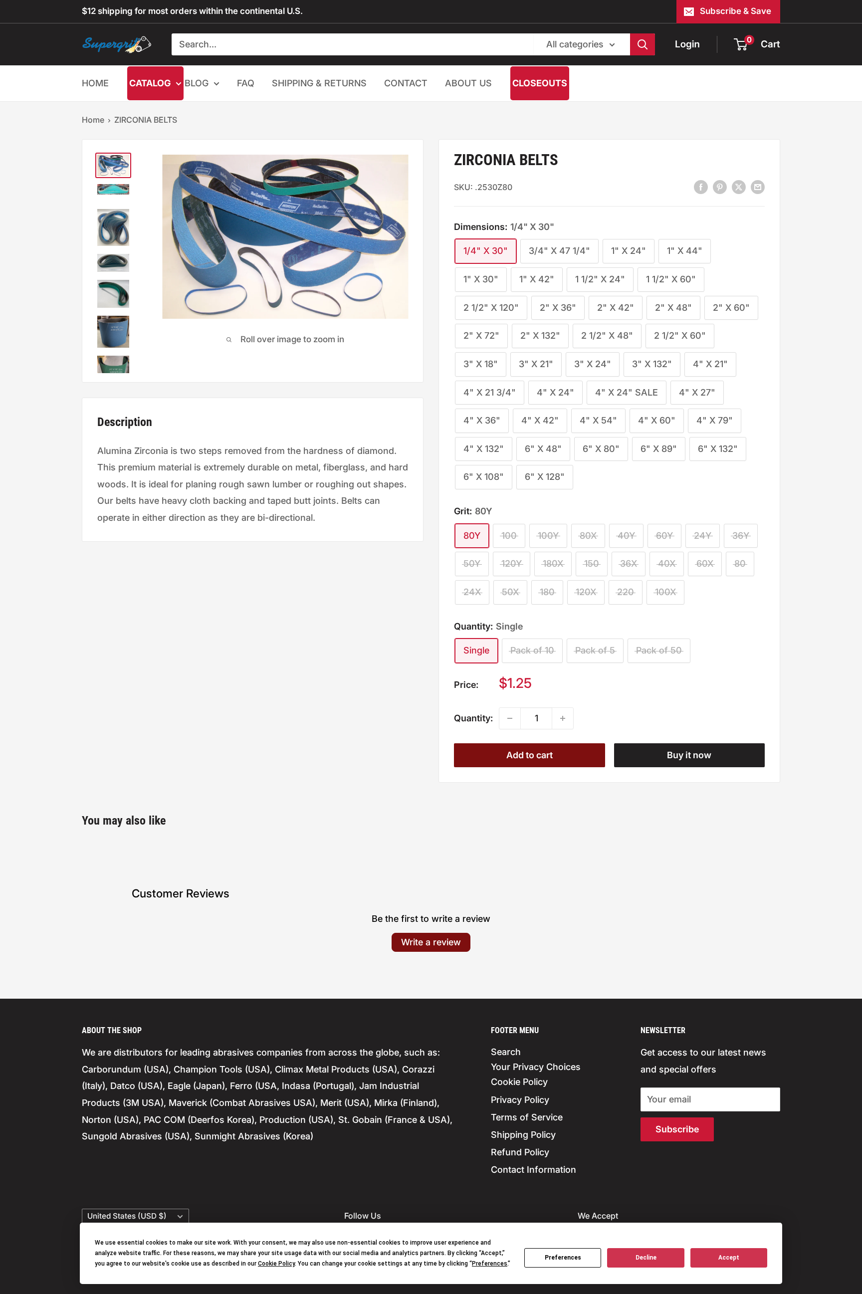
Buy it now (689, 755)
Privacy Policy (520, 1099)
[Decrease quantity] (509, 718)
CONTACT (406, 83)
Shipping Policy (523, 1134)
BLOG (197, 83)
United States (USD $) (127, 1216)
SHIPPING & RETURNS (319, 83)
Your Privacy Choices (536, 1067)
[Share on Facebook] (701, 186)
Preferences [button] (489, 1263)
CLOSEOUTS (539, 83)
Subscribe (677, 1129)
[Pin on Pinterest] (720, 186)
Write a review (431, 942)
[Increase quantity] (562, 718)
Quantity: (473, 718)
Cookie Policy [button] (276, 1263)
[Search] (642, 44)
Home (93, 120)
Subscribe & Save (735, 11)
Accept (728, 1257)
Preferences (563, 1257)
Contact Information (533, 1169)
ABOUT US (468, 83)
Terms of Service (527, 1117)
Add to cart (529, 755)
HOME (95, 83)
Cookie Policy (519, 1082)
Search (506, 1052)
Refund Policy (520, 1152)
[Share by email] (758, 186)
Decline (646, 1257)
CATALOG (150, 83)
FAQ (245, 83)
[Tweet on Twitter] (739, 186)
